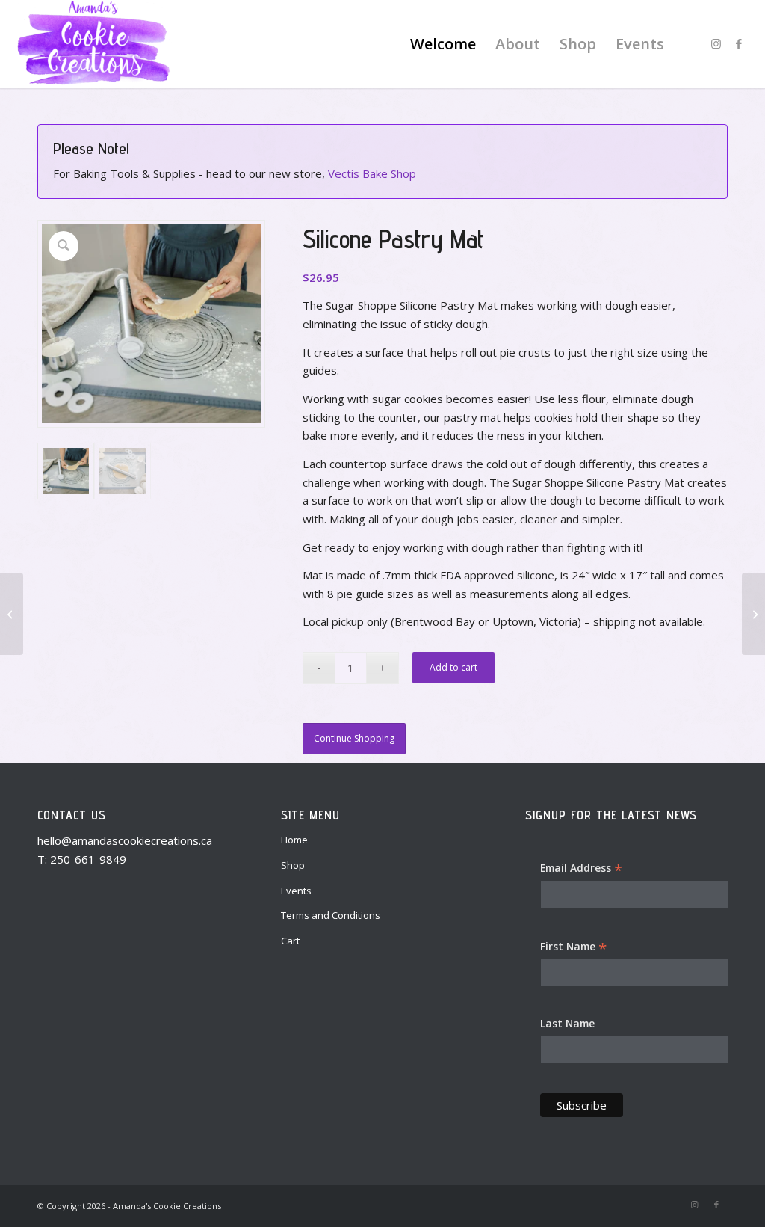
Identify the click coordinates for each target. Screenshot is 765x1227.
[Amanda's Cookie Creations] (93, 44)
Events (296, 890)
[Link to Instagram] (716, 43)
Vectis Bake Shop (372, 173)
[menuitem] (443, 44)
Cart (290, 940)
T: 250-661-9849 (81, 859)
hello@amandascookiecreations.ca (124, 840)
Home (294, 839)
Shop (293, 865)
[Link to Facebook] (739, 43)
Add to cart (453, 667)
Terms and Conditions (330, 915)
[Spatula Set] (753, 614)
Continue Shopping (354, 738)
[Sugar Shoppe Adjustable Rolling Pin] (11, 614)
